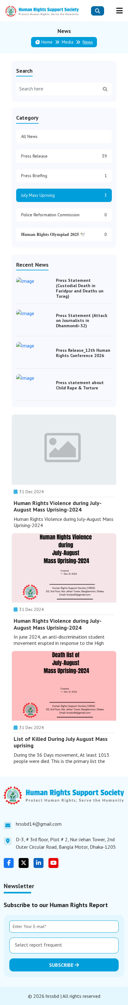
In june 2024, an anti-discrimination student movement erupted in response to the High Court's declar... (59, 643)
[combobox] (64, 946)
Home (46, 42)
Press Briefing (64, 175)
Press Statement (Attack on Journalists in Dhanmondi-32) (81, 321)
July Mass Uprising (64, 195)
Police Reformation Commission (64, 215)
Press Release (64, 156)
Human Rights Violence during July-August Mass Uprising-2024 (58, 506)
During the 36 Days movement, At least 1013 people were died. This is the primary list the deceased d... (61, 761)
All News (29, 136)
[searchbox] (64, 945)
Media (67, 42)
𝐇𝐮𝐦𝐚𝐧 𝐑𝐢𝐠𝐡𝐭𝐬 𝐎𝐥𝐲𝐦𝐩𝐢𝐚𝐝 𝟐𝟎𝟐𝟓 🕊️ (64, 234)
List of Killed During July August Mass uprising (60, 742)
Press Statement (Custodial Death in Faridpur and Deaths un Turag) (79, 288)
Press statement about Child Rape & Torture (80, 385)
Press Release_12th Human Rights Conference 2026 (83, 352)
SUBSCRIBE (62, 965)
